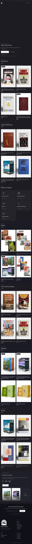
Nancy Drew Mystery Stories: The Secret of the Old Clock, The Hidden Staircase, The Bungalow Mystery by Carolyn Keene (8, 377)
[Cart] (27, 3)
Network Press (19, 524)
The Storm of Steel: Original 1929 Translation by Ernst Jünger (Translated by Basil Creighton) (23, 439)
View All (2, 63)
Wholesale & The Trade (4, 535)
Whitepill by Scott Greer (4, 116)
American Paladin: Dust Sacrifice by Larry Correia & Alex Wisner (23, 315)
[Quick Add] (23, 76)
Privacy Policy (18, 535)
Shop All (18, 521)
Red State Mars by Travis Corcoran (6, 314)
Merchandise (18, 528)
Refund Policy (18, 536)
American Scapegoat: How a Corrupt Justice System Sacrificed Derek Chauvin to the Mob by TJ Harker (8, 90)
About (2, 533)
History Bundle (18, 279)
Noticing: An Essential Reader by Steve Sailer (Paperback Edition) (7, 153)
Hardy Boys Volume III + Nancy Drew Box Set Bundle (7, 279)
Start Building (5, 485)
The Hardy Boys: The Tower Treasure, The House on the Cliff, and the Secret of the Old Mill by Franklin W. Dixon (8, 180)
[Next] (29, 23)
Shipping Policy (19, 538)
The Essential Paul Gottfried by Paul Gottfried (22, 179)
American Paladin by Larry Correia (21, 89)
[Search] (25, 3)
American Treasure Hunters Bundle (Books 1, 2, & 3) (23, 253)
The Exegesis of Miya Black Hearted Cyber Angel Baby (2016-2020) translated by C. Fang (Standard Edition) (23, 117)
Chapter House (19, 527)
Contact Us (2, 536)
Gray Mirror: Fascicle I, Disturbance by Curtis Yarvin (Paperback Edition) (23, 153)
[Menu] (30, 3)
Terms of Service (19, 533)
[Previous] (2, 23)
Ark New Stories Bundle (4, 253)
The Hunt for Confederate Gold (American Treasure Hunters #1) (8, 341)
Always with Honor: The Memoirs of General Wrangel (7, 466)
